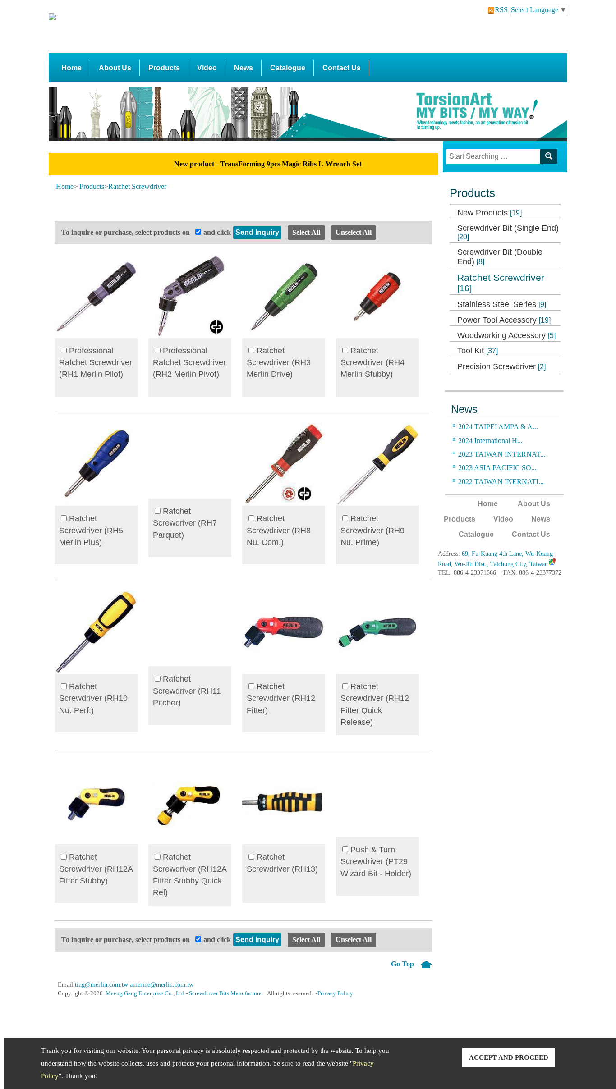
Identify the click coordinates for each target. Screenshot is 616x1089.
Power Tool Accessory (504, 320)
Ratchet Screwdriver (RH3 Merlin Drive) (279, 362)
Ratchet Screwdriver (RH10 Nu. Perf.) (93, 698)
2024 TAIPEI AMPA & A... (498, 426)
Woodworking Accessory (506, 335)
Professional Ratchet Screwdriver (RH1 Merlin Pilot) (95, 362)
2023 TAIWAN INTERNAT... (502, 454)
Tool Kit (477, 350)
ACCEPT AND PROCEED (508, 1057)
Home (71, 68)
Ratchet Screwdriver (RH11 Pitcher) (187, 690)
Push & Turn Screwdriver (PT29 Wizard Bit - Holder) (375, 861)
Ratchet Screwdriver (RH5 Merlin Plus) (91, 530)
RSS (498, 10)
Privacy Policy (335, 993)
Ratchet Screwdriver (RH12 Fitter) (281, 698)
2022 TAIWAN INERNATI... (501, 481)
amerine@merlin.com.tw (161, 984)
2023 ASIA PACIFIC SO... (497, 467)
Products (164, 68)
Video (207, 68)
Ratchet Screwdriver (500, 282)
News (243, 68)
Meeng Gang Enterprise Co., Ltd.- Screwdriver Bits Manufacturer (184, 993)
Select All (306, 232)
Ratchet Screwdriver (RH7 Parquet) (185, 523)
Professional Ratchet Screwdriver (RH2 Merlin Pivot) (189, 362)
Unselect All (354, 232)
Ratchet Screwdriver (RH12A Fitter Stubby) (96, 868)
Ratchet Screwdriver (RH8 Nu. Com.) (279, 530)
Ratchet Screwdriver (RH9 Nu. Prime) (372, 530)
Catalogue (287, 68)
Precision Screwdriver (501, 366)
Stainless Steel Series (501, 304)
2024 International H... (490, 440)
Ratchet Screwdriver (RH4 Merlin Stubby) (372, 362)
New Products (489, 212)
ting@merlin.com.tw (101, 984)
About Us (115, 68)
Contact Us (341, 68)
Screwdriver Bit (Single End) (508, 232)
